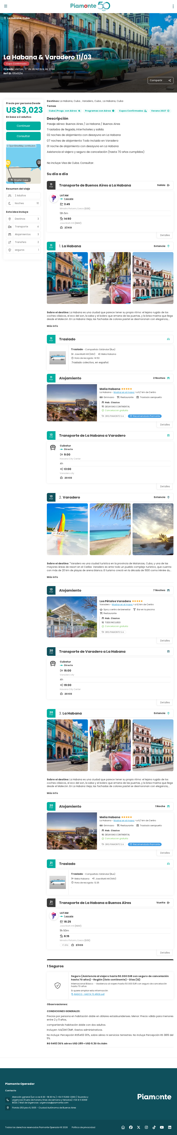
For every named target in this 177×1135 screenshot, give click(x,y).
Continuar (23, 126)
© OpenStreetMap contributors (21, 145)
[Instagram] (146, 1127)
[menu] (173, 6)
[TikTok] (154, 1127)
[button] (53, 278)
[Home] (123, 1127)
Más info (52, 326)
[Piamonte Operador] (154, 1096)
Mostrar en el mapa (124, 392)
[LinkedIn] (169, 1127)
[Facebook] (131, 1127)
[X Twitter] (138, 1127)
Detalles (165, 235)
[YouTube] (162, 1127)
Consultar (23, 136)
